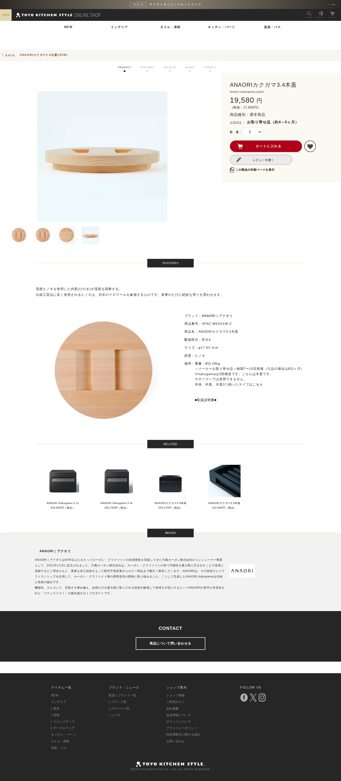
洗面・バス (272, 27)
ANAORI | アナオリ (217, 316)
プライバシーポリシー (181, 728)
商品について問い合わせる (170, 643)
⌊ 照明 (55, 715)
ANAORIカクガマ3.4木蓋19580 (44, 55)
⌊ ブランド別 (117, 702)
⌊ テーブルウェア (63, 728)
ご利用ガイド (175, 702)
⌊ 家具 (55, 708)
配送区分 (191, 339)
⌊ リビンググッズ (63, 721)
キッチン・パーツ (221, 27)
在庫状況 (236, 122)
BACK (10, 55)
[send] (310, 146)
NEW (68, 27)
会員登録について (178, 715)
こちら (258, 384)
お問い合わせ (175, 741)
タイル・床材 (170, 27)
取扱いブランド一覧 (122, 695)
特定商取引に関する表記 (183, 734)
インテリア (119, 27)
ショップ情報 (175, 695)
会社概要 (172, 708)
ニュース (115, 715)
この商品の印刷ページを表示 (255, 169)
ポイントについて (178, 721)
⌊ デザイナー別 (119, 708)
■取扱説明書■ (205, 400)
